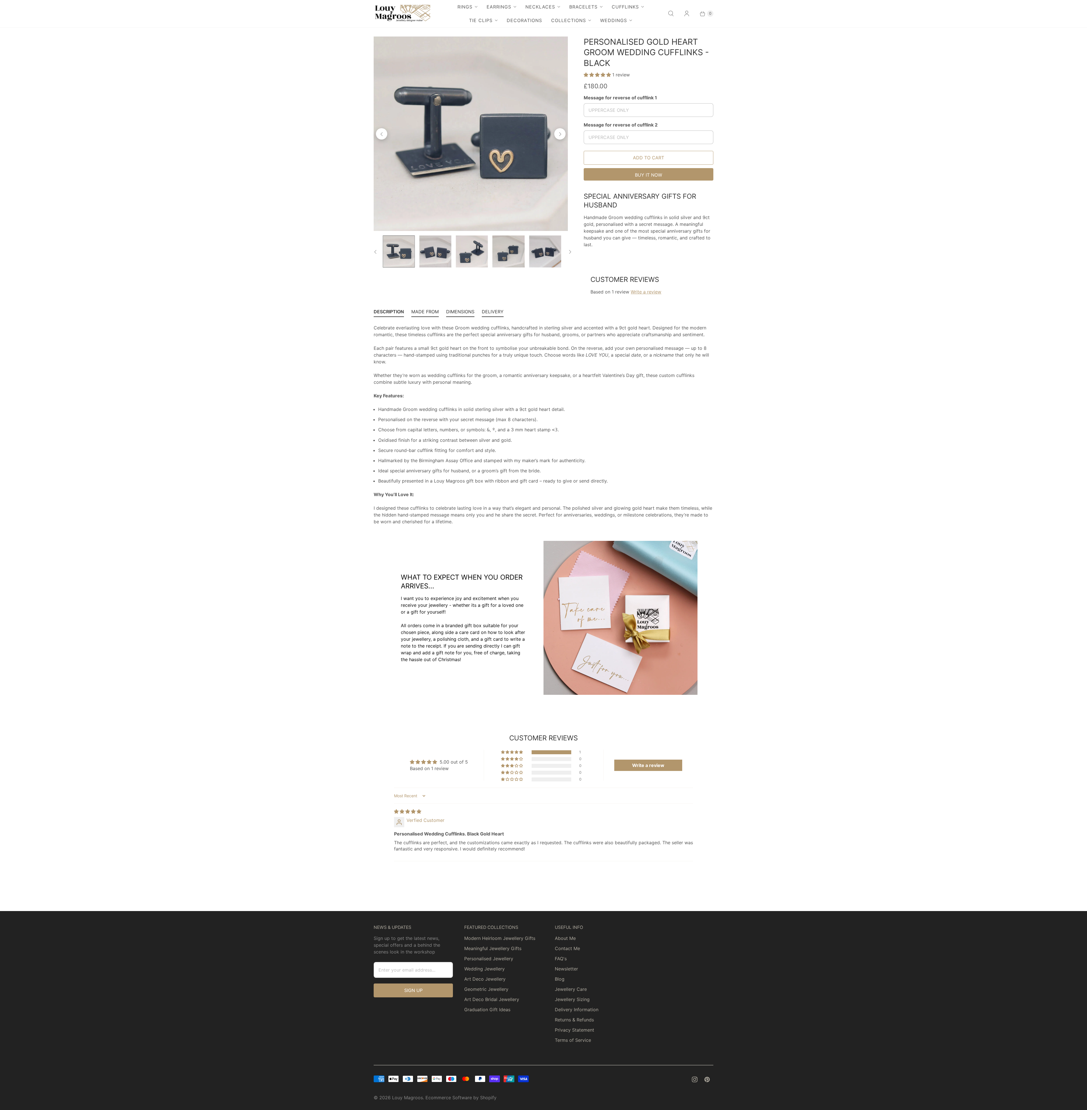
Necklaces (540, 7)
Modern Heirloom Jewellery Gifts (499, 938)
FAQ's (561, 958)
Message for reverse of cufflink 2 (621, 125)
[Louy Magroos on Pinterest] (707, 1079)
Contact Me (567, 948)
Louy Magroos (407, 1097)
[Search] (671, 13)
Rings (464, 7)
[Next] (560, 134)
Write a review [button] (648, 765)
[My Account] (687, 13)
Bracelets (583, 7)
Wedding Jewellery (484, 969)
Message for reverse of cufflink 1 (620, 97)
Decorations (524, 20)
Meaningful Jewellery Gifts (492, 948)
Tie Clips (481, 20)
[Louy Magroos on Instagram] (694, 1079)
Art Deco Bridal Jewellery (491, 999)
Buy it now (648, 175)
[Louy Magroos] (402, 13)
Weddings (613, 20)
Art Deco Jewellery (485, 979)
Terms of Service (573, 1040)
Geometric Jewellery (486, 989)
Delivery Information (576, 1009)
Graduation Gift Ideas (487, 1009)
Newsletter (566, 969)
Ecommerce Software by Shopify (461, 1097)
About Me (565, 938)
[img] (407, 811)
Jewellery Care (571, 989)
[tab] (389, 313)
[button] (598, 75)
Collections (568, 20)
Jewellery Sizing (572, 999)
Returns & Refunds (574, 1020)
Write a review (646, 292)
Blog (559, 979)
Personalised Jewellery (488, 958)
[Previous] (381, 134)
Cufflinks (625, 7)
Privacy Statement (574, 1030)
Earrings (499, 7)
